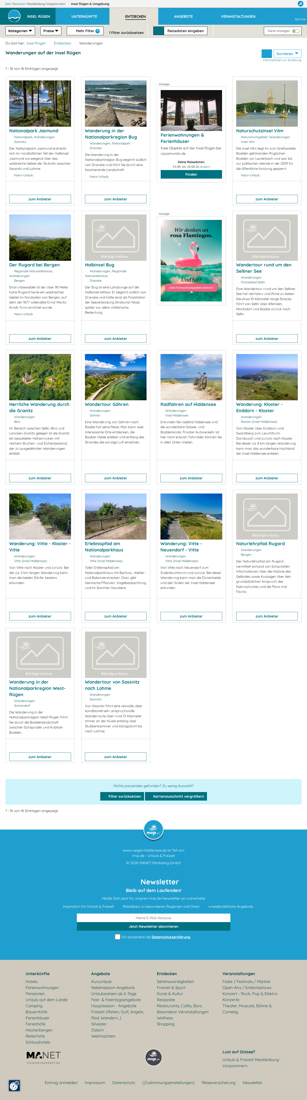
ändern (205, 167)
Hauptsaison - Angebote (113, 1005)
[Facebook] (281, 4)
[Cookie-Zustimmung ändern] (14, 1085)
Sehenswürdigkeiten (175, 981)
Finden (191, 174)
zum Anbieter (40, 199)
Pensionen (35, 993)
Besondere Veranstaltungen (183, 1011)
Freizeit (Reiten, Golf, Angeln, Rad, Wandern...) (117, 1014)
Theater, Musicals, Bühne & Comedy (247, 1008)
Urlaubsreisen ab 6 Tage (113, 993)
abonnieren (153, 926)
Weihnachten (103, 1036)
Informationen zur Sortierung (282, 60)
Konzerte (230, 999)
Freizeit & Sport (171, 987)
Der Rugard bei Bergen (34, 265)
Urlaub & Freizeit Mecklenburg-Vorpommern (251, 1062)
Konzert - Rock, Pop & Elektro (250, 993)
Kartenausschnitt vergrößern (178, 796)
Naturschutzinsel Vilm (259, 130)
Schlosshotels (38, 1042)
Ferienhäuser (38, 1017)
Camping (34, 1005)
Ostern (97, 1030)
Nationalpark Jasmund (33, 130)
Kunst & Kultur (170, 993)
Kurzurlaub (101, 981)
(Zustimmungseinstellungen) (168, 1082)
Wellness (165, 1017)
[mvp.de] (300, 4)
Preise (48, 31)
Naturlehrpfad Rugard (260, 543)
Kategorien (18, 31)
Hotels (31, 981)
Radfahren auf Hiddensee (188, 404)
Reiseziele (166, 999)
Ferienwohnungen (42, 987)
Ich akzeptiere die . (156, 937)
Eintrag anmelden (61, 1082)
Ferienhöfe (35, 1024)
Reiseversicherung (219, 1082)
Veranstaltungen (238, 973)
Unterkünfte (37, 973)
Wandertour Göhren (107, 404)
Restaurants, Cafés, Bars (179, 1005)
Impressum (95, 1082)
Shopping (165, 1024)
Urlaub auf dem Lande (47, 999)
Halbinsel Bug (99, 265)
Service (300, 19)
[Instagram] (291, 4)
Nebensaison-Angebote (113, 987)
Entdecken (62, 43)
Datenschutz (123, 1082)
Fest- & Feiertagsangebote (116, 999)
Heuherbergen (39, 1030)
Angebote (100, 973)
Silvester (99, 1024)
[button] (41, 14)
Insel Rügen (90, 4)
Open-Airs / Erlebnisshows (246, 987)
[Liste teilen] (267, 53)
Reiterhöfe (35, 1036)
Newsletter (253, 1082)
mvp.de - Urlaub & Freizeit (153, 855)
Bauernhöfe (36, 1011)
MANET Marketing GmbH (160, 863)
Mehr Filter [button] (86, 31)
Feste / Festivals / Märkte (246, 981)
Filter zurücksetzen (124, 796)
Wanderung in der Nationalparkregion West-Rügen (37, 688)
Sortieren (285, 53)
